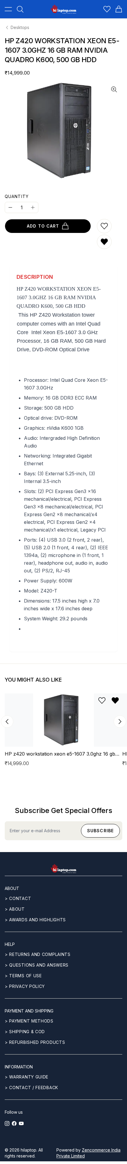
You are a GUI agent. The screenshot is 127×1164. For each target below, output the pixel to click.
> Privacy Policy (25, 986)
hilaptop (28, 1149)
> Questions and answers (37, 964)
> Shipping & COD (25, 1031)
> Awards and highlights (35, 919)
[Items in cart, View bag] (118, 9)
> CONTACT (18, 898)
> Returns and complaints (38, 954)
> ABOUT (15, 909)
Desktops (20, 27)
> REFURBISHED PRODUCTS (35, 1042)
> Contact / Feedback (31, 1087)
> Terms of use (23, 975)
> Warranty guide (26, 1076)
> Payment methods (29, 1020)
